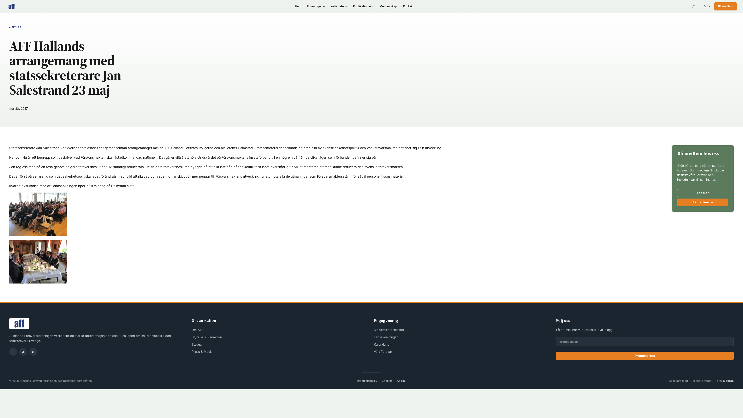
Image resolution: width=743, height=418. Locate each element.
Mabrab (728, 380)
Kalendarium (383, 344)
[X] (23, 352)
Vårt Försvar (383, 352)
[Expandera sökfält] (694, 6)
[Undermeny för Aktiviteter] (346, 6)
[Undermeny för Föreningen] (324, 6)
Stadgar (197, 344)
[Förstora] (62, 198)
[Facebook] (13, 352)
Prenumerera (645, 356)
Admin (401, 380)
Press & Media (202, 352)
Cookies (387, 380)
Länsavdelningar (386, 337)
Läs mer (703, 193)
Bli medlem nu (710, 203)
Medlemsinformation (389, 330)
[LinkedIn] (33, 352)
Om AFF (198, 330)
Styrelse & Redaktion (207, 337)
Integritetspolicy (367, 380)
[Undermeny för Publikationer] (372, 6)
